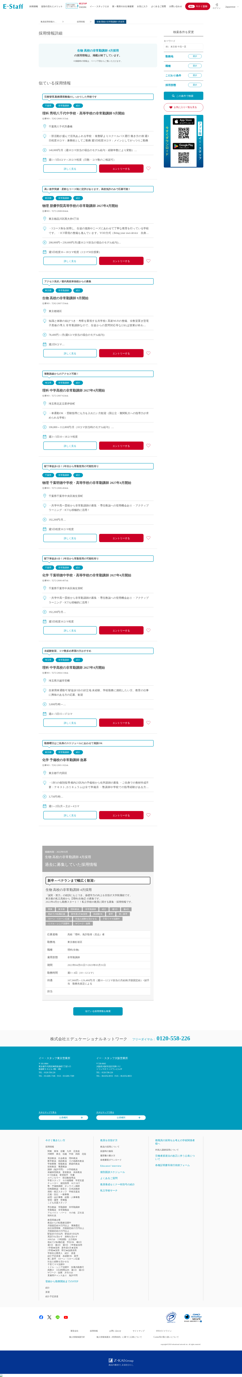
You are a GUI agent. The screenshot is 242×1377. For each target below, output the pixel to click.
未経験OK (98, 914)
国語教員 (62, 1161)
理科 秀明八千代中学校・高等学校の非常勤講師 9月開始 (83, 113)
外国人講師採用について (167, 1150)
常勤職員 (52, 1210)
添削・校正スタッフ (57, 1191)
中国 (71, 1154)
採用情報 (33, 6)
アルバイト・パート (57, 1212)
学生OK (70, 1242)
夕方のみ (69, 1272)
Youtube (65, 1317)
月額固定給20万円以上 (58, 1231)
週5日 (50, 1245)
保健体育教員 (54, 1172)
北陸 (84, 1154)
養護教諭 (62, 1166)
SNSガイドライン (164, 1331)
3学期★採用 (76, 1245)
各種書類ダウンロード (111, 1160)
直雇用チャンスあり (57, 1275)
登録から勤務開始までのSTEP (61, 1281)
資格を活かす (71, 1236)
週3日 (115, 909)
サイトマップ (139, 1331)
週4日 (126, 909)
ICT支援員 (52, 1175)
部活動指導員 (69, 1178)
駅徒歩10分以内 (55, 1234)
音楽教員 (67, 1172)
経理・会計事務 (55, 1197)
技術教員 (52, 1166)
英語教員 (52, 1158)
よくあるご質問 (158, 6)
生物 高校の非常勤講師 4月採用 (69, 890)
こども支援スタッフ (57, 1202)
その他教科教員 (76, 1161)
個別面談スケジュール (112, 1172)
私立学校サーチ (109, 1190)
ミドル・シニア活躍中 (58, 923)
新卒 (111, 914)
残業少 (51, 1270)
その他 (72, 1212)
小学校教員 (72, 1169)
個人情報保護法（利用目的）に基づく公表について (119, 1337)
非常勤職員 (63, 1210)
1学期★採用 (53, 1247)
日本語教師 (74, 1189)
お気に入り (142, 6)
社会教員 (62, 1158)
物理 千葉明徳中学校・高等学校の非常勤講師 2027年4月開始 (86, 483)
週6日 (79, 1242)
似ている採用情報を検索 (98, 1011)
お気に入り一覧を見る (185, 107)
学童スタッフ (54, 1180)
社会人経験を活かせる (86, 919)
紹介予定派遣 (54, 1256)
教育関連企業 (54, 1220)
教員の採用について (110, 1146)
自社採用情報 (54, 1228)
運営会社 (74, 1331)
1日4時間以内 (62, 1270)
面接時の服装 (106, 1151)
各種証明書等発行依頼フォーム (172, 1165)
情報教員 (62, 1164)
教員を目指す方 (109, 1140)
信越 (65, 1154)
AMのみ (51, 1239)
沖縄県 (51, 1154)
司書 (72, 1175)
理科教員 (75, 909)
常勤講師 (62, 1207)
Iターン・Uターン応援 (58, 919)
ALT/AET (75, 1183)
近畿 (62, 1151)
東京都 (48, 198)
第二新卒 (123, 914)
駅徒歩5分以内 (72, 1234)
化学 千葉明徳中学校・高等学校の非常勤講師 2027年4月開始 (86, 575)
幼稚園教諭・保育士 (57, 1189)
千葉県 (48, 105)
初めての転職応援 (56, 914)
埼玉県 (48, 382)
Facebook (41, 1317)
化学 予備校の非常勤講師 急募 (64, 760)
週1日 (74, 1270)
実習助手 (64, 1175)
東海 (56, 1151)
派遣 (73, 1253)
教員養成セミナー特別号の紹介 (117, 1184)
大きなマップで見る (47, 1112)
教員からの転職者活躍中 (59, 1222)
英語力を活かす (55, 1236)
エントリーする (121, 169)
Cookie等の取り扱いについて (166, 1337)
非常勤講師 (63, 105)
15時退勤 (61, 1239)
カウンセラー (54, 1178)
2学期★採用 (53, 1250)
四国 (77, 1154)
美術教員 (77, 1172)
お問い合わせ (175, 6)
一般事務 (64, 1194)
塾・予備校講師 (55, 1186)
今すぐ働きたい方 (55, 1140)
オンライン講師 (72, 1186)
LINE (57, 1317)
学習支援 (79, 1180)
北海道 (76, 1151)
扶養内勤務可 (77, 1267)
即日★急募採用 (69, 1250)
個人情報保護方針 (77, 1337)
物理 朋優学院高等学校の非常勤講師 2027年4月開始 (80, 206)
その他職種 (68, 1180)
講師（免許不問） (56, 1169)
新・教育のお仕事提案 (123, 6)
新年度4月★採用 (79, 914)
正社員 (81, 1212)
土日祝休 (72, 1239)
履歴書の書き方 (107, 1155)
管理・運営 (53, 1200)
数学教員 (52, 1161)
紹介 (78, 105)
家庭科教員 (74, 1164)
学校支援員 (74, 1191)
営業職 (63, 1200)
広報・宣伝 (53, 1194)
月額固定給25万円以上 (73, 1228)
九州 (69, 1151)
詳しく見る (70, 169)
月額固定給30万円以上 (58, 1225)
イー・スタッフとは (99, 6)
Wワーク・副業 (82, 923)
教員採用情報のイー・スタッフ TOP (49, 22)
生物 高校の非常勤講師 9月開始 (65, 298)
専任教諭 (52, 1207)
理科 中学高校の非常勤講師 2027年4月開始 (73, 390)
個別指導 (64, 1183)
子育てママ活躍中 (111, 919)
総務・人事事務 (72, 1197)
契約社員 (52, 1215)
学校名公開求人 (55, 1253)
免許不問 (73, 1275)
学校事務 (52, 1164)
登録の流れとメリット (52, 6)
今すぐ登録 (201, 6)
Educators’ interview (110, 1166)
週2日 (81, 1270)
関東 (50, 909)
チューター (53, 1183)
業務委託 (75, 1225)
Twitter (49, 1317)
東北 (58, 1154)
